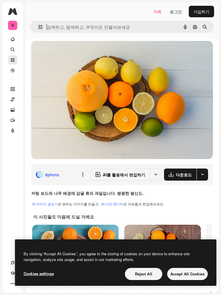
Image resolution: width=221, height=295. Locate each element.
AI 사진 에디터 (112, 203)
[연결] (12, 262)
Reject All (143, 274)
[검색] (12, 49)
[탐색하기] (12, 70)
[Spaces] (12, 99)
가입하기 (201, 11)
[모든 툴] (12, 89)
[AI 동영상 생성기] (12, 120)
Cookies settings (39, 273)
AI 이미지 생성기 (45, 203)
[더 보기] (12, 283)
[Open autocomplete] (38, 27)
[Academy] (12, 273)
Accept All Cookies (187, 274)
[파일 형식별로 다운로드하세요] (202, 175)
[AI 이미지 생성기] (12, 109)
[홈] (12, 39)
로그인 (176, 11)
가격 (157, 11)
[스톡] (12, 60)
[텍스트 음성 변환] (12, 130)
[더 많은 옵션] (82, 174)
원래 (64, 52)
